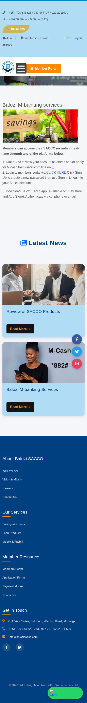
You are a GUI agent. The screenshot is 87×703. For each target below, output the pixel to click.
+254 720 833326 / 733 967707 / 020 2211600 (38, 12)
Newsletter (9, 595)
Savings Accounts (13, 524)
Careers (7, 488)
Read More (18, 329)
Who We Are (10, 470)
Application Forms (36, 38)
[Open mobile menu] (21, 68)
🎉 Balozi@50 (15, 28)
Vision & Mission (12, 479)
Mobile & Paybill (12, 541)
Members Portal (12, 568)
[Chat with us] (65, 693)
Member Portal (45, 68)
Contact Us (9, 497)
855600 (7, 44)
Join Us (11, 38)
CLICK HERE (56, 172)
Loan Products (11, 532)
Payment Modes (12, 586)
